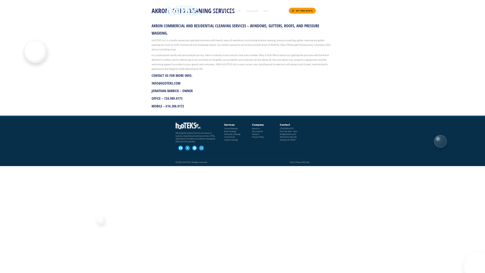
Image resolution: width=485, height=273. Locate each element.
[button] (242, 10)
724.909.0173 (173, 98)
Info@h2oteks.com (166, 83)
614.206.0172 (175, 106)
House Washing (230, 128)
